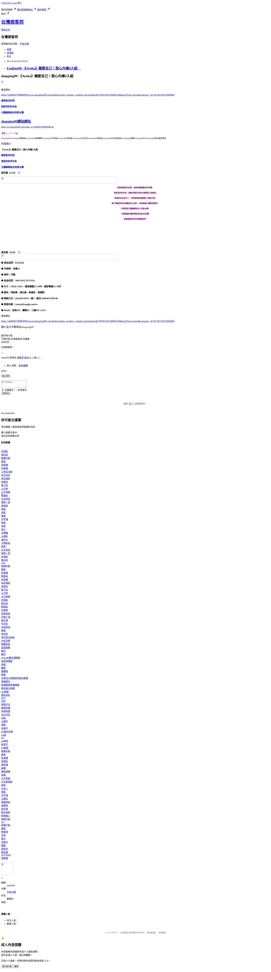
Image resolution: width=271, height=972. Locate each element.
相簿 (9, 49)
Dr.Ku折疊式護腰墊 (10, 658)
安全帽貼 (5, 478)
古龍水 (4, 842)
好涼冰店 (5, 475)
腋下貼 (4, 485)
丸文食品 (5, 499)
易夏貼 (4, 482)
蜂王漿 (4, 620)
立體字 (4, 721)
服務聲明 (162, 933)
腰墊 (3, 668)
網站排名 (5, 695)
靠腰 (3, 664)
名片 (9, 56)
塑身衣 (4, 849)
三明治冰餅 (6, 472)
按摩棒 (4, 805)
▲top (3, 370)
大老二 (4, 788)
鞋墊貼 (4, 495)
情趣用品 (5, 802)
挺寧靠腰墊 (6, 661)
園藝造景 (5, 644)
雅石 (3, 651)
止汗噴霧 (5, 492)
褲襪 (3, 768)
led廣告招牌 (7, 731)
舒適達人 (5, 816)
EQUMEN (6, 855)
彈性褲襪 (5, 771)
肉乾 (3, 526)
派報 (3, 718)
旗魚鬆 (4, 506)
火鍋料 (4, 536)
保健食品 (5, 613)
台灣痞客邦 (12, 21)
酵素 (3, 630)
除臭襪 (4, 465)
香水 (3, 839)
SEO (3, 698)
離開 (16, 966)
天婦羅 (4, 533)
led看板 (4, 748)
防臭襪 (4, 468)
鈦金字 (4, 744)
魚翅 (3, 546)
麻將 (3, 785)
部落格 (10, 53)
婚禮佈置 (5, 708)
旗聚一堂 (5, 502)
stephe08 (5, 341)
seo (2, 822)
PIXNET (114, 933)
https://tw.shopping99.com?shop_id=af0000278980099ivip (27, 127)
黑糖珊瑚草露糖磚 (10, 685)
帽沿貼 (4, 455)
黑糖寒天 (5, 681)
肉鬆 (3, 512)
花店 (3, 701)
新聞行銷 (5, 825)
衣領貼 (4, 451)
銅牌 (3, 725)
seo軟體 (5, 692)
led (2, 738)
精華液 (4, 832)
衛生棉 (4, 809)
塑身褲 (4, 852)
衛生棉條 (5, 812)
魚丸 (3, 529)
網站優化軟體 (8, 688)
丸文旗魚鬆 (6, 782)
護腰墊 (4, 671)
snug (3, 563)
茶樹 (3, 835)
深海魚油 (5, 627)
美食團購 (23, 365)
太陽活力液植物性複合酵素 (14, 678)
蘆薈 (3, 828)
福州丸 (4, 540)
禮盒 (3, 516)
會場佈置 (5, 711)
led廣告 (4, 741)
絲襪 (3, 775)
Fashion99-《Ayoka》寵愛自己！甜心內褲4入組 (44, 68)
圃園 (3, 845)
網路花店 (5, 704)
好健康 (4, 610)
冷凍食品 (5, 543)
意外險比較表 (8, 637)
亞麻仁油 (5, 617)
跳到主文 (5, 30)
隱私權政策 (151, 933)
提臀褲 (4, 858)
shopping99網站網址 (16, 121)
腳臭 (3, 461)
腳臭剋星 (5, 458)
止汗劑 (4, 489)
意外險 (4, 634)
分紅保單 (5, 641)
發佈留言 (6, 393)
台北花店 (5, 714)
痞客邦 (20, 357)
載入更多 (6, 376)
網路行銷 (5, 819)
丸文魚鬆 (5, 778)
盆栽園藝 (5, 647)
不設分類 (24, 44)
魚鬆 (3, 509)
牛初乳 (4, 624)
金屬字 (4, 728)
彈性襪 (4, 765)
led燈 (3, 735)
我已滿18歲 (7, 966)
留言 (26, 357)
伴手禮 (4, 519)
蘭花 (3, 654)
